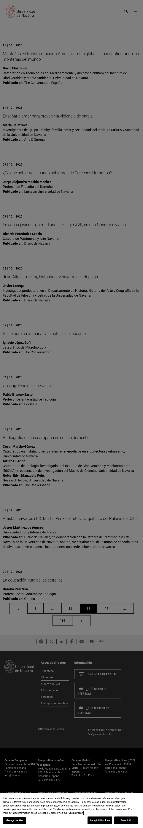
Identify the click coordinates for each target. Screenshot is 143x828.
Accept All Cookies (100, 820)
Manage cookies (15, 820)
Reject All (126, 820)
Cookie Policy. (76, 812)
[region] (71, 810)
